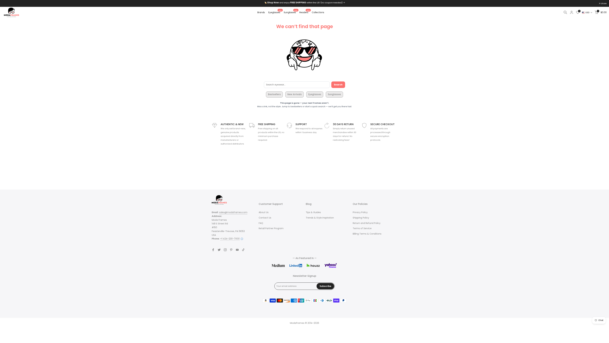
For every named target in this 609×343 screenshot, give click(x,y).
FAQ (261, 223)
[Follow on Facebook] (213, 250)
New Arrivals (294, 94)
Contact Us (265, 217)
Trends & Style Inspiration (320, 217)
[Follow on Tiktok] (243, 250)
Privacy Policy (360, 212)
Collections (318, 12)
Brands (261, 12)
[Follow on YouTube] (237, 250)
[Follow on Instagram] (225, 250)
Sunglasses (290, 12)
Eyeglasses (275, 12)
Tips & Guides (313, 212)
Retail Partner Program (271, 228)
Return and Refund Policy (366, 223)
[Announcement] (304, 3)
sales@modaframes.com (233, 212)
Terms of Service (362, 228)
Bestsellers (274, 94)
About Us (263, 212)
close (7, 3)
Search (338, 84)
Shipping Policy (361, 217)
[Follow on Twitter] (219, 250)
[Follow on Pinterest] (231, 250)
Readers (304, 12)
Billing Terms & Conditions (367, 233)
